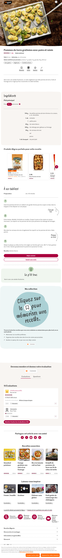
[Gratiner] (24, 494)
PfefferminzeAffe (16, 391)
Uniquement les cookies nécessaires (50, 555)
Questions (36, 376)
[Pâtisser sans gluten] (38, 494)
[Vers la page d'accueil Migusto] (8, 2)
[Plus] (55, 403)
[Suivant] (56, 166)
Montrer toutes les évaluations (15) (17, 422)
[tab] (31, 528)
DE (4, 544)
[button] (7, 392)
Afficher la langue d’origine (25, 400)
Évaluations (26, 376)
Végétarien (16, 62)
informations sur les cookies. (26, 552)
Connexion (32, 344)
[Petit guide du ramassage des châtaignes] (52, 494)
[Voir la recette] (10, 462)
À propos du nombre (19, 104)
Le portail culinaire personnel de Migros (14, 510)
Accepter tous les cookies (33, 555)
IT (10, 544)
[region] (31, 551)
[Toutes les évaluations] (7, 53)
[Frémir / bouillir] (10, 494)
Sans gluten (8, 62)
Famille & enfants (26, 62)
